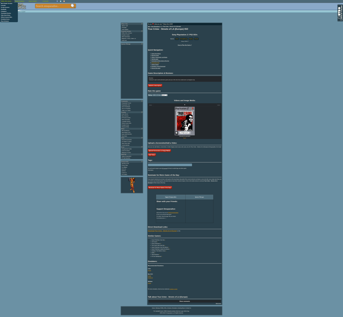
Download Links (155, 62)
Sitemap (158, 308)
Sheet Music (124, 136)
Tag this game (154, 59)
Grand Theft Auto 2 (156, 243)
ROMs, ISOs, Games (6, 1)
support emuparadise (173, 212)
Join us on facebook (126, 108)
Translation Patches (6, 13)
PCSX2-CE (150, 277)
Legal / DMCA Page (185, 311)
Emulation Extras (5, 19)
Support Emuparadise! (126, 156)
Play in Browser (5, 21)
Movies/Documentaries (127, 139)
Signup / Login (125, 25)
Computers (4, 11)
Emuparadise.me (170, 313)
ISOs (149, 26)
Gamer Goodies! (33, 1)
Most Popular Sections (6, 3)
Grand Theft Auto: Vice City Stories (160, 247)
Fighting (191, 38)
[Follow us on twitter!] (60, 1)
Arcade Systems (5, 7)
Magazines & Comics (126, 152)
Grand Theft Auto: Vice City (158, 240)
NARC (153, 252)
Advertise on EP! (125, 163)
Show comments (184, 301)
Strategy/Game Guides (127, 148)
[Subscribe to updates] (64, 1)
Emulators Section (126, 34)
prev (150, 105)
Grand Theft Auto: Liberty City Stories (160, 249)
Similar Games (155, 64)
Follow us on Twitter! (126, 110)
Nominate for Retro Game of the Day (160, 61)
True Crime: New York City (158, 245)
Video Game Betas (5, 15)
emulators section (173, 289)
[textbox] (55, 6)
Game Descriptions (156, 53)
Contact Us (124, 172)
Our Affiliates (124, 167)
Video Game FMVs (126, 143)
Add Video (152, 155)
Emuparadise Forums (126, 103)
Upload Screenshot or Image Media (159, 150)
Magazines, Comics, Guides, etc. (129, 38)
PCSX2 (149, 270)
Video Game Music (126, 36)
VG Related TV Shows (126, 141)
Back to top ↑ (219, 303)
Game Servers (125, 114)
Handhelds (3, 9)
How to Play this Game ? (185, 45)
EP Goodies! (124, 174)
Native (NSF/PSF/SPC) (127, 134)
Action (176, 38)
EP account (164, 168)
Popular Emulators (19, 1)
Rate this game (155, 55)
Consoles (3, 5)
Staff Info (124, 170)
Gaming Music (181, 308)
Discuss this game (155, 68)
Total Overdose (155, 254)
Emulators (174, 308)
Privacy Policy (125, 165)
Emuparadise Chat (126, 104)
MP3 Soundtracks (126, 130)
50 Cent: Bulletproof (156, 256)
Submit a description (155, 85)
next (218, 105)
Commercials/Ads (125, 145)
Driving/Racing (183, 38)
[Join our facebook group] (57, 1)
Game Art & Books (126, 150)
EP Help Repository (126, 158)
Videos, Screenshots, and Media (159, 57)
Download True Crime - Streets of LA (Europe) (162, 231)
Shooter (196, 38)
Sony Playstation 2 (155, 26)
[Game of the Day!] (340, 13)
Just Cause (154, 241)
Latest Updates (125, 29)
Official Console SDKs (6, 17)
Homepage (124, 27)
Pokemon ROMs (125, 126)
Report (184, 138)
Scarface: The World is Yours (158, 251)
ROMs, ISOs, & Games (127, 33)
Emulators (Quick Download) (158, 66)
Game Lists (124, 40)
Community (46, 1)
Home (153, 308)
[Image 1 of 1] (185, 121)
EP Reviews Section (126, 117)
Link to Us (124, 169)
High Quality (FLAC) (126, 132)
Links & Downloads (126, 106)
